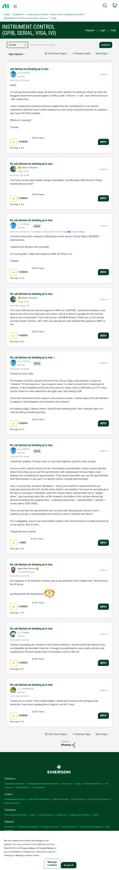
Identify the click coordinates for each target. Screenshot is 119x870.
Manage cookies (52, 863)
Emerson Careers (46, 814)
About (32, 814)
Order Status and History (39, 799)
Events (95, 814)
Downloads (9, 826)
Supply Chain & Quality (80, 814)
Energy (78, 783)
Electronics (67, 783)
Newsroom (61, 814)
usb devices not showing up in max (29, 69)
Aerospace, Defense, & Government (43, 783)
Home (6, 14)
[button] (13, 142)
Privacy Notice (27, 847)
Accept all (68, 865)
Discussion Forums (37, 14)
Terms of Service (78, 799)
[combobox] (63, 45)
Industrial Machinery (93, 783)
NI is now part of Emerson (16, 814)
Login (103, 30)
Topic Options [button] (15, 54)
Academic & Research (14, 783)
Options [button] (103, 74)
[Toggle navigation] (18, 6)
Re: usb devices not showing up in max (31, 163)
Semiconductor (22, 787)
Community (18, 14)
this (26, 408)
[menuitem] (105, 6)
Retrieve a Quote (60, 799)
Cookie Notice (47, 847)
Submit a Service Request (91, 826)
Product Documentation (27, 826)
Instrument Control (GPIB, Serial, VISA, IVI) (26, 18)
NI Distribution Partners (15, 799)
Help (113, 30)
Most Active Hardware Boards (67, 14)
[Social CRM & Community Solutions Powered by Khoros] (68, 744)
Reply (103, 141)
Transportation (38, 787)
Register (90, 30)
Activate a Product (69, 826)
